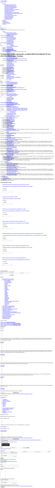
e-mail (1, 392)
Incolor (6, 286)
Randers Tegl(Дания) (10, 98)
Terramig (6, 296)
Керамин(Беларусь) (10, 76)
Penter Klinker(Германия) (11, 86)
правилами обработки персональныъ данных (8, 461)
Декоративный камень (11, 138)
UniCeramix (7, 297)
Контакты (4, 403)
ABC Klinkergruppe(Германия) (12, 33)
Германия (8, 75)
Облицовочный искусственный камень (12, 12)
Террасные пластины (8, 11)
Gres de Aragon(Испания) (11, 38)
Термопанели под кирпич (11, 113)
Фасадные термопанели (9, 8)
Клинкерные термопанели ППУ (13, 107)
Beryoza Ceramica (8, 282)
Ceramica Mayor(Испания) (11, 34)
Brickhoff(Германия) (10, 59)
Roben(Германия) (10, 99)
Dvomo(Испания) (10, 155)
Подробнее (2, 341)
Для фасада (9, 136)
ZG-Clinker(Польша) (10, 91)
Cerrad (6, 284)
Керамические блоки (8, 18)
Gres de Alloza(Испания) (11, 37)
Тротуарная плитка (8, 19)
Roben (6, 291)
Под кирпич (9, 134)
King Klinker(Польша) (11, 65)
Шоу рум (4, 402)
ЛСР (8, 92)
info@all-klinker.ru (3, 426)
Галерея (4, 406)
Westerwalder (9, 100)
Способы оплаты (6, 22)
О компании (5, 21)
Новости (4, 404)
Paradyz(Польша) (10, 44)
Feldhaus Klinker (8, 285)
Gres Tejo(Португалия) (11, 39)
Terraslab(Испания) (10, 128)
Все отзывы (2, 389)
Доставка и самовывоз (7, 401)
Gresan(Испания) (10, 40)
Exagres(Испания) (10, 36)
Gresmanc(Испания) (10, 41)
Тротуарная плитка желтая (12, 170)
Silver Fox (6, 292)
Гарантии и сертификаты (7, 411)
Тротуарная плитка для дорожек (13, 169)
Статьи (4, 405)
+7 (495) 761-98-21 (3, 0)
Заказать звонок (3, 1)
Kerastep (6, 288)
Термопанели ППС (10, 114)
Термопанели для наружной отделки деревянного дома (17, 108)
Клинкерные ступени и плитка (10, 4)
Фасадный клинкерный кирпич (10, 7)
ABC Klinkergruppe (8, 281)
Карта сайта (5, 412)
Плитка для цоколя (10, 78)
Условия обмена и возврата (8, 408)
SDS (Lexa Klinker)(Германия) (12, 46)
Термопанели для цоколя (11, 111)
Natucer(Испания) (10, 43)
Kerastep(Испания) (10, 64)
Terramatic (6, 295)
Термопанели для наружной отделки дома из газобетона (17, 109)
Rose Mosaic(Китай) (10, 143)
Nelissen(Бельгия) (10, 97)
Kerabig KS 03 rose (10, 70)
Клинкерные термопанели (12, 106)
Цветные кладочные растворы (12, 152)
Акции (4, 20)
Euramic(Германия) (10, 35)
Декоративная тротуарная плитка (13, 166)
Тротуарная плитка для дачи (12, 168)
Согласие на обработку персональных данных (8, 439)
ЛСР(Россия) (9, 101)
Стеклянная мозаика (8, 14)
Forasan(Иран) (9, 124)
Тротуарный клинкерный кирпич (11, 6)
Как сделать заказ (6, 409)
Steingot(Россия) (10, 88)
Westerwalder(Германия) (11, 74)
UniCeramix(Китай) (10, 73)
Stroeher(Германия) (10, 48)
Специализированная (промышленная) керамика (14, 13)
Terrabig (6, 294)
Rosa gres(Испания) (10, 45)
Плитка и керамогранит (9, 16)
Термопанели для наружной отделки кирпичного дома (17, 110)
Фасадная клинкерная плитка (10, 5)
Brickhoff (6, 283)
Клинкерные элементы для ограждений (12, 9)
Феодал (8, 131)
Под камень (9, 79)
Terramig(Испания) (10, 72)
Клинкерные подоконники (10, 10)
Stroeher (6, 293)
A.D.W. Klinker (7, 280)
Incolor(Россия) (9, 62)
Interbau (6, 287)
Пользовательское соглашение (35, 439)
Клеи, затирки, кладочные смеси (11, 15)
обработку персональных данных (26, 393)
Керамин (6, 300)
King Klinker (7, 289)
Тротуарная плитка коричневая (12, 171)
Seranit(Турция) (9, 47)
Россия (8, 81)
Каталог (4, 3)
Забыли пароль (3, 448)
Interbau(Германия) (10, 42)
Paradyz (6, 290)
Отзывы (4, 410)
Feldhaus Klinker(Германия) (12, 61)
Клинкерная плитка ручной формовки (14, 77)
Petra (8, 132)
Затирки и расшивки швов (12, 147)
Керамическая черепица (9, 17)
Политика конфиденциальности (8, 407)
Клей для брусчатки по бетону (12, 149)
